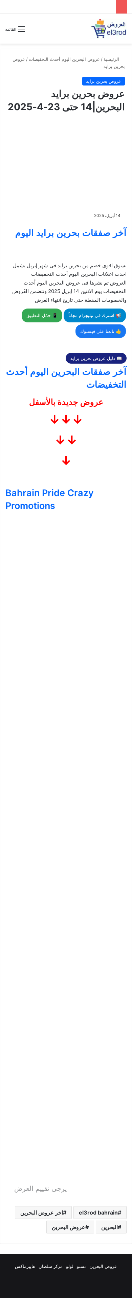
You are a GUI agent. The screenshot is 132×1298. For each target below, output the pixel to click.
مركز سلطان (51, 1266)
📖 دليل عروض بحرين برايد (96, 358)
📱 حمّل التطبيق (42, 315)
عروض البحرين (68, 1227)
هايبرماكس (25, 1266)
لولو (69, 1266)
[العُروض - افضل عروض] (108, 29)
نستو (81, 1266)
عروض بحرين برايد (103, 81)
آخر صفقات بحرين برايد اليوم (71, 232)
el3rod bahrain (98, 1212)
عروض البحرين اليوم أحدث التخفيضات (64, 59)
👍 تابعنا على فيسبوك (100, 331)
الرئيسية (112, 59)
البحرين (109, 1227)
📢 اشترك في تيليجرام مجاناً (94, 315)
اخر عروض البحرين (41, 1212)
